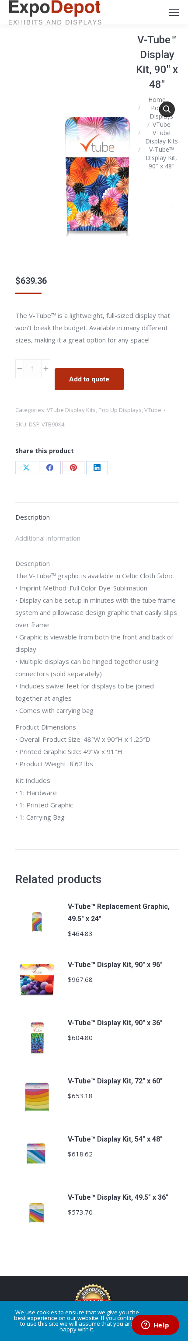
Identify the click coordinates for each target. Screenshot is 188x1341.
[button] (167, 109)
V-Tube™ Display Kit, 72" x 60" (115, 1081)
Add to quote (89, 379)
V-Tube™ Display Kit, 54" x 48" (115, 1139)
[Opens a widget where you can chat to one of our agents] (155, 1326)
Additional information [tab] (47, 538)
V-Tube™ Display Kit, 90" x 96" (115, 964)
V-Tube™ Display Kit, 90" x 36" (115, 1023)
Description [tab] (32, 517)
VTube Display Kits (71, 410)
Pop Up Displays (120, 410)
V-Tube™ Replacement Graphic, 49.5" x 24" (119, 912)
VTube (152, 410)
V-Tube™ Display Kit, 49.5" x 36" (118, 1197)
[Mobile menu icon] (174, 12)
